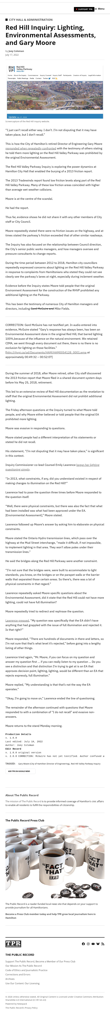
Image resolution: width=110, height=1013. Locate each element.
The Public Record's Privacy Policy (21, 1007)
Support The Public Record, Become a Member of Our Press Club (40, 961)
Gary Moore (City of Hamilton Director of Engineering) (43, 763)
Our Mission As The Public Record (23, 965)
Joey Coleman (16, 51)
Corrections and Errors (17, 974)
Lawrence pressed (17, 620)
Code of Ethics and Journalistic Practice (26, 970)
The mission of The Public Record (23, 801)
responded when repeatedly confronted (30, 148)
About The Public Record (22, 795)
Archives (10, 979)
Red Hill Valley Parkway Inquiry (85, 763)
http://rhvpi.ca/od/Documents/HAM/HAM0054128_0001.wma (46, 352)
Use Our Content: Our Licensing (22, 983)
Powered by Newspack (16, 1003)
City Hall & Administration (31, 20)
